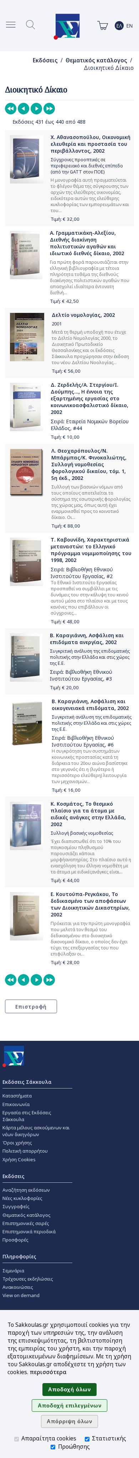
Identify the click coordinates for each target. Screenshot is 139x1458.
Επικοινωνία (16, 1104)
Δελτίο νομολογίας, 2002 (83, 314)
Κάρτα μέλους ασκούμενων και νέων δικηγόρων (36, 1131)
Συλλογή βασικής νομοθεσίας (82, 833)
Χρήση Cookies (19, 1159)
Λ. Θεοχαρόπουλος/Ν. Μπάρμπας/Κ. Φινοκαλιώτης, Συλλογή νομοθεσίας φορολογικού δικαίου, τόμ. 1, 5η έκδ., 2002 (89, 464)
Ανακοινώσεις (17, 1287)
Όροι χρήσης (17, 1142)
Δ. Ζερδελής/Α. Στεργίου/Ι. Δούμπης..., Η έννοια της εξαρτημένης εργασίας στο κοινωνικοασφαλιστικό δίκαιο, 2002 (89, 398)
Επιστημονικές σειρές (25, 1223)
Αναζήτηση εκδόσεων (26, 1190)
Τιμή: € (65, 219)
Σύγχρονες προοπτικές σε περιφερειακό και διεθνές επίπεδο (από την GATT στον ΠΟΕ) (87, 166)
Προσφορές (15, 1240)
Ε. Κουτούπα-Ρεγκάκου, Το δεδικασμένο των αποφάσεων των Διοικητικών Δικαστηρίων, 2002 (90, 904)
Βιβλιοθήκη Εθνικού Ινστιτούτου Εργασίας (82, 573)
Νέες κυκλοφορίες (22, 1198)
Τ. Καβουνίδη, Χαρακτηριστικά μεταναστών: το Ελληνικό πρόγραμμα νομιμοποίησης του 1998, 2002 (91, 549)
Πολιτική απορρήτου (25, 1151)
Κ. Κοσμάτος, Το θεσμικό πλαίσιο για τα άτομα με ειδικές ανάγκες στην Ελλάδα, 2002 (88, 814)
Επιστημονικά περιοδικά (29, 1231)
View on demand (21, 1295)
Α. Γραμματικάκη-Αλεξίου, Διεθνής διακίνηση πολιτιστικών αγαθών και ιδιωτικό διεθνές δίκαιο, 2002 (87, 243)
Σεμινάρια (13, 1270)
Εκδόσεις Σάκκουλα (27, 1081)
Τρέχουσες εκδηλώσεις (27, 1279)
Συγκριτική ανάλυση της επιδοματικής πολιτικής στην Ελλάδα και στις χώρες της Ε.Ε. (90, 657)
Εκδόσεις (45, 60)
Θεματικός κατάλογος (96, 60)
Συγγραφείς (16, 1206)
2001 (57, 324)
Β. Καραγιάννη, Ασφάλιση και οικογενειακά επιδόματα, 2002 (90, 704)
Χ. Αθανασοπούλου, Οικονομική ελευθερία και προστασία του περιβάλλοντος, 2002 (90, 144)
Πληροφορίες (19, 1256)
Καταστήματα (17, 1095)
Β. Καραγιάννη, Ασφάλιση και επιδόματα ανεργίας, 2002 (87, 638)
